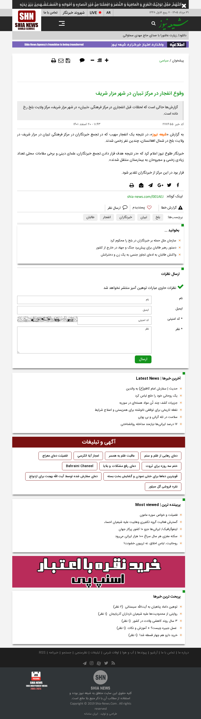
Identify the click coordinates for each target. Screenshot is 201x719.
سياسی (164, 60)
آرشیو (154, 652)
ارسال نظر (115, 208)
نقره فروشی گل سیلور (163, 486)
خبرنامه (53, 652)
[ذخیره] (68, 60)
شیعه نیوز (159, 134)
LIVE (93, 13)
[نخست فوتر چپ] (36, 680)
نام (181, 298)
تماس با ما (51, 13)
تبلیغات (95, 652)
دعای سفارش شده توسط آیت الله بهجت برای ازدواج (63, 476)
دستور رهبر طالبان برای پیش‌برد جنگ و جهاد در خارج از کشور (136, 247)
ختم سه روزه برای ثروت (161, 466)
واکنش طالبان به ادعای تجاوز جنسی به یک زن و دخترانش (138, 255)
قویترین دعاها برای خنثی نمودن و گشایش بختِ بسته (142, 476)
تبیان (143, 217)
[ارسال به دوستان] (60, 60)
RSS (42, 652)
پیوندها (142, 652)
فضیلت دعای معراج (55, 456)
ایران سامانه (91, 713)
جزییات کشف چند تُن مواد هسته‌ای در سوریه (148, 403)
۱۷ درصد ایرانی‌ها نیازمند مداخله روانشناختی (149, 424)
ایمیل (179, 308)
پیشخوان (178, 60)
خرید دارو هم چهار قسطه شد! (152, 635)
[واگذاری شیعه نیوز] (100, 43)
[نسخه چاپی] (53, 60)
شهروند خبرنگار (74, 13)
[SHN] (26, 20)
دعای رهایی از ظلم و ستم (160, 456)
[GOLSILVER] (98, 572)
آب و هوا (128, 652)
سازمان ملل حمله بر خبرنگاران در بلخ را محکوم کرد (143, 240)
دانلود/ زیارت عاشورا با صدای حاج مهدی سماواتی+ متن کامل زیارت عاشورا (138, 35)
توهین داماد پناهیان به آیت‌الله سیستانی (145, 607)
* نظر (179, 329)
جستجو (66, 652)
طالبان (90, 217)
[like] (144, 208)
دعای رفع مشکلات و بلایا (119, 466)
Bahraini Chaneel (79, 466)
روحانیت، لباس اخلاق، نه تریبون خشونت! (150, 543)
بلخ (158, 217)
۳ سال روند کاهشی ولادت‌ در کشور (149, 621)
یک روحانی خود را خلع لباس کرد (156, 396)
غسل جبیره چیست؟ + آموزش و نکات (147, 628)
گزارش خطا (168, 208)
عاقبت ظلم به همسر (122, 456)
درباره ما (183, 652)
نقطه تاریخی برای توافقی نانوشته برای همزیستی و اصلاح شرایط (136, 410)
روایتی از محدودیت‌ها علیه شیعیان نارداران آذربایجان (137, 614)
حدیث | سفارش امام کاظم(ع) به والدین (151, 388)
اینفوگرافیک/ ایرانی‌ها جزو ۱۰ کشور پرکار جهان (148, 529)
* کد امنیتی (175, 319)
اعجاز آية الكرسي (88, 456)
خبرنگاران (125, 217)
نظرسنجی (81, 652)
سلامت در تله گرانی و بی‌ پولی (157, 417)
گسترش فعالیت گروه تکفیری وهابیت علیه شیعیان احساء (140, 522)
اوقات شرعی (111, 652)
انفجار (107, 217)
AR (108, 13)
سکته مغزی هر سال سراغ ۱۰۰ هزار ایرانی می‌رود (146, 536)
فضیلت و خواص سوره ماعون (158, 515)
